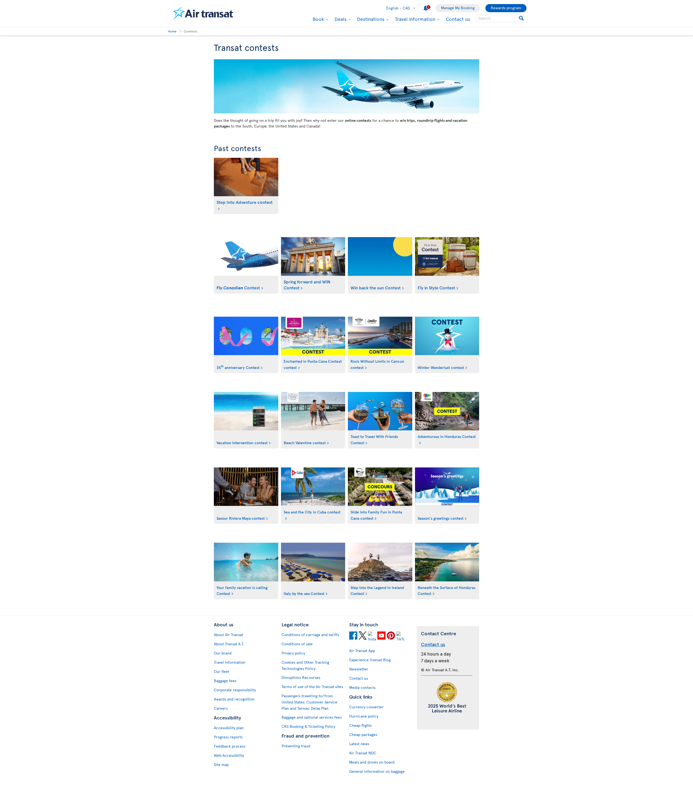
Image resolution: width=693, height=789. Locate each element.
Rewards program (506, 7)
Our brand (222, 653)
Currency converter (366, 706)
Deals (340, 19)
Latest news (359, 743)
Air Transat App (362, 650)
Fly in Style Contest (436, 287)
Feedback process (229, 746)
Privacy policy (293, 653)
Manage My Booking (458, 7)
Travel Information (229, 662)
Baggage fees (225, 680)
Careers (221, 708)
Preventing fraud (296, 745)
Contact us (458, 18)
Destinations (370, 19)
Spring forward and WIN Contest (307, 284)
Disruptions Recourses (301, 677)
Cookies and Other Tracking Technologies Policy (305, 665)
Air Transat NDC (362, 752)
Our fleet (221, 671)
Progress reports (228, 736)
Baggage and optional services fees (312, 717)
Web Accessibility (229, 755)
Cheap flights (360, 725)
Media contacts (362, 687)
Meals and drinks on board (371, 762)
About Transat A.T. (229, 643)
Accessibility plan (229, 727)
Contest (238, 287)
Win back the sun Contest (376, 287)
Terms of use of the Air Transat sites (312, 686)
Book (317, 19)
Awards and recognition (234, 699)
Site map (221, 764)
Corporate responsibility (235, 689)
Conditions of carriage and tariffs (310, 634)
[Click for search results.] (522, 18)
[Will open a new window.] (353, 636)
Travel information (414, 19)
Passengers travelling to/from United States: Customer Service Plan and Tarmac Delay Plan (309, 702)
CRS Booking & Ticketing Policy (308, 726)
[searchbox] (501, 18)
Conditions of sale (297, 643)
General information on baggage (377, 771)
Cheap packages (363, 734)
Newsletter (358, 669)
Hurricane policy (363, 716)
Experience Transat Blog (370, 659)
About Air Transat (228, 634)
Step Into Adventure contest (245, 202)
